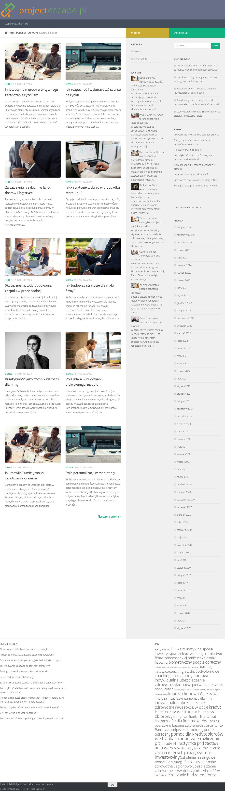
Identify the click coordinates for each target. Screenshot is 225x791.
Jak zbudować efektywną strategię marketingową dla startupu (32, 718)
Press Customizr (37, 789)
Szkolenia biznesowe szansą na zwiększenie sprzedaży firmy (31, 682)
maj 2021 (181, 446)
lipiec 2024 (182, 257)
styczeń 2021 (184, 476)
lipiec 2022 (182, 340)
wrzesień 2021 (184, 416)
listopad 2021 (184, 401)
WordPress (14, 789)
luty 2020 (181, 560)
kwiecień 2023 (184, 272)
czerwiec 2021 (184, 439)
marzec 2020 (183, 552)
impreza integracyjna (171, 698)
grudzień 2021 (184, 393)
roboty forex (192, 748)
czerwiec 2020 (184, 529)
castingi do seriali (180, 667)
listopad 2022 (184, 310)
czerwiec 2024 (184, 265)
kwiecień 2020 (184, 545)
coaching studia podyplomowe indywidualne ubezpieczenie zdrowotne (182, 680)
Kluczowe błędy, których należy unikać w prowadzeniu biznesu (147, 156)
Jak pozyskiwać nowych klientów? (191, 174)
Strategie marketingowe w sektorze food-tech (24, 671)
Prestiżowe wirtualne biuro (188, 149)
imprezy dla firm (199, 698)
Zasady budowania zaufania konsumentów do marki (147, 322)
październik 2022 (186, 318)
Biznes (8, 84)
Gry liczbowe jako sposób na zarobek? (19, 712)
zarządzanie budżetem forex (190, 775)
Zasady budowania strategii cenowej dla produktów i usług (145, 222)
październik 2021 (186, 408)
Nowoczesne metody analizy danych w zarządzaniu (26, 649)
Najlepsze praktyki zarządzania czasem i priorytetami (27, 654)
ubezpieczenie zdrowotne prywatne (185, 768)
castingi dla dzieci (167, 667)
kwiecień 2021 (184, 454)
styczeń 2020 (184, 567)
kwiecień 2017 (184, 605)
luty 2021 (181, 469)
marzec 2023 (183, 280)
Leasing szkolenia (185, 725)
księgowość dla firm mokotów (181, 720)
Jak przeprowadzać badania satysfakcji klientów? (145, 288)
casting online (193, 667)
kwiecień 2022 (184, 363)
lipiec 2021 (182, 431)
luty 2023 (181, 287)
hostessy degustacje (182, 690)
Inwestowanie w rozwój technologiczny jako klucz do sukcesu (147, 118)
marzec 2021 (183, 461)
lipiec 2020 (182, 522)
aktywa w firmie (167, 649)
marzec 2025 (183, 250)
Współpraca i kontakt (16, 23)
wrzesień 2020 (184, 507)
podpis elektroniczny (186, 729)
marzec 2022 (183, 371)
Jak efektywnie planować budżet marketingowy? (25, 665)
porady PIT (169, 743)
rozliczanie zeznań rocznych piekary (187, 750)
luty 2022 (181, 378)
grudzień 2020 (184, 484)
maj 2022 (181, 355)
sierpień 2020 (184, 514)
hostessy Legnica (213, 690)
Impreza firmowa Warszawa (193, 693)
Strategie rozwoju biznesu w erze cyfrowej (195, 185)
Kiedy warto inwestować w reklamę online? (196, 180)
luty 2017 (181, 620)
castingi (158, 667)
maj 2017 (181, 597)
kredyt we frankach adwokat (194, 716)
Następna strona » (109, 516)
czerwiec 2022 (184, 348)
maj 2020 (181, 537)
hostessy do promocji (198, 690)
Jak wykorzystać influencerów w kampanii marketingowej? (29, 707)
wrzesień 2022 (184, 325)
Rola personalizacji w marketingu (91, 473)
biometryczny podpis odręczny (195, 662)
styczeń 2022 (184, 386)
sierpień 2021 (184, 424)
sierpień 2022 (184, 333)
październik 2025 (186, 234)
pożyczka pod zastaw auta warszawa (186, 746)
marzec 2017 (183, 613)
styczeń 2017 (184, 628)
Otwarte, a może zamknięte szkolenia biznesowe (145, 255)
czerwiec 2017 (184, 590)
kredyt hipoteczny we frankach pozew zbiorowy (188, 711)
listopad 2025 (184, 227)
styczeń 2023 (184, 295)
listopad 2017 (184, 575)
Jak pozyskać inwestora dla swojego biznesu (196, 134)
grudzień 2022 (184, 303)
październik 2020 (186, 499)
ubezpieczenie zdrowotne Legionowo (185, 763)
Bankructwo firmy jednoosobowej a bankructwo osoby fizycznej (145, 189)
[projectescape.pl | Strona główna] (43, 10)
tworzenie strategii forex (173, 762)
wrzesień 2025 (184, 242)
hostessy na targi (161, 694)
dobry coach (164, 689)
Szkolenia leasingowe (197, 757)
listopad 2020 (184, 492)
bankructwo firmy (190, 653)
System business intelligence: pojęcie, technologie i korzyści (30, 660)
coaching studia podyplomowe (194, 671)
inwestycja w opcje (191, 707)
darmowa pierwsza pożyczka (199, 684)
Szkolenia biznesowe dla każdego (17, 677)
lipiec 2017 (182, 582)
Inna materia (140, 58)
